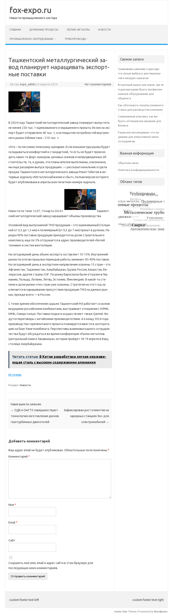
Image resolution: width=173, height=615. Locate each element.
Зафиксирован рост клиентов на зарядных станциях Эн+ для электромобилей (86, 416)
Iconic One (121, 611)
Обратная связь (128, 162)
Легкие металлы (78, 29)
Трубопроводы (75, 39)
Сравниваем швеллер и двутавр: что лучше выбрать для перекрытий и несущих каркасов (139, 73)
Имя (12, 504)
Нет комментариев (98, 84)
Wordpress (161, 611)
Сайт (11, 540)
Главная (15, 29)
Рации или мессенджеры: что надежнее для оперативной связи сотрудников (139, 137)
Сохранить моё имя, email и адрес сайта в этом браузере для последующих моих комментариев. (50, 565)
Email (13, 522)
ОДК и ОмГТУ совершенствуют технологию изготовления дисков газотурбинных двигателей (35, 416)
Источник (15, 374)
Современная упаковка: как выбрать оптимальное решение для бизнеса (139, 121)
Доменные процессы (43, 29)
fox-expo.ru (30, 9)
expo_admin (28, 84)
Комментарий (19, 456)
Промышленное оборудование (31, 39)
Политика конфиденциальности (138, 169)
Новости (104, 29)
